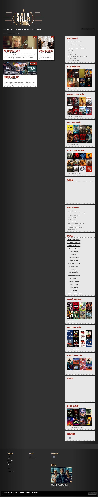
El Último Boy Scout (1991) (73, 215)
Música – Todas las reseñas (73, 372)
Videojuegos (40, 30)
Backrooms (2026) (72, 54)
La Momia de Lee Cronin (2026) (74, 44)
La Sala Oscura (13, 52)
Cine (5, 30)
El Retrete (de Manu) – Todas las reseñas (76, 427)
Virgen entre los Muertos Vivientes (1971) (77, 223)
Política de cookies (37, 494)
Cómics (8, 30)
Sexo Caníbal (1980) (72, 221)
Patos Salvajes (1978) (72, 229)
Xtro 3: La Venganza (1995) (74, 225)
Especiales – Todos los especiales (75, 293)
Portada (4, 33)
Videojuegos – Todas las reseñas (75, 116)
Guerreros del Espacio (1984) (74, 211)
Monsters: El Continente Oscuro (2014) (76, 213)
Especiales (14, 30)
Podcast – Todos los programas (74, 173)
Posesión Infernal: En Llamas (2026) (75, 46)
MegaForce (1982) (72, 58)
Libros (19, 30)
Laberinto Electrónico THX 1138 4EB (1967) (77, 48)
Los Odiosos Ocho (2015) (46, 50)
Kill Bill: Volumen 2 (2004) (12, 50)
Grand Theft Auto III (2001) (11, 77)
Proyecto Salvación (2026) (73, 60)
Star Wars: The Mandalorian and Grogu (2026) (78, 56)
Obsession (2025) (71, 52)
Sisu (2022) (70, 50)
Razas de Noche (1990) (73, 217)
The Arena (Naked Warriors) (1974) (75, 41)
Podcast (29, 30)
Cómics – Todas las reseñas (73, 321)
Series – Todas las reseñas (73, 144)
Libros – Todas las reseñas (73, 349)
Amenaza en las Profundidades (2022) (76, 227)
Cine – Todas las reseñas (73, 88)
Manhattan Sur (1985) (72, 219)
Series (34, 30)
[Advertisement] (81, 192)
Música (24, 30)
